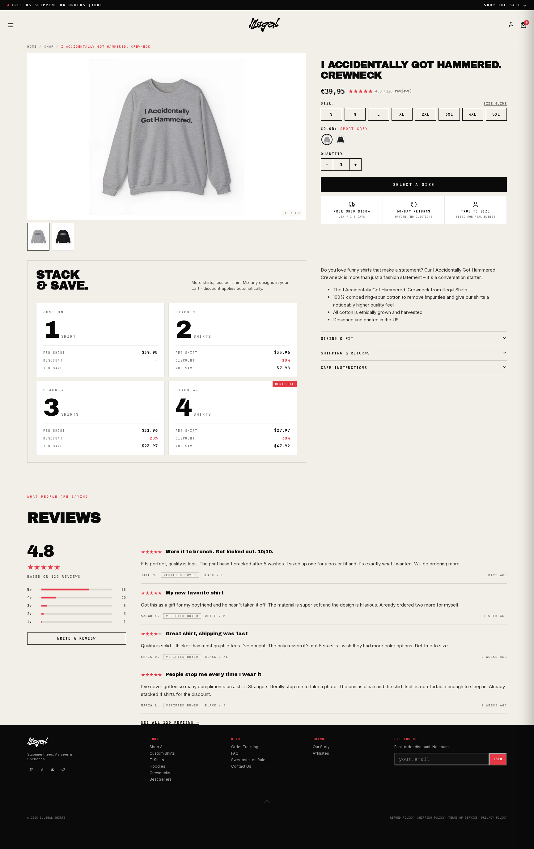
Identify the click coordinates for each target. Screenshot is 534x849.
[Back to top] (267, 802)
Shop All (157, 746)
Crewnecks (160, 772)
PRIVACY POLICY (494, 817)
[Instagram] (31, 769)
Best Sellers (161, 779)
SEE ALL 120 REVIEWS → (170, 723)
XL (402, 114)
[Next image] (296, 137)
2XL (426, 114)
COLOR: (344, 129)
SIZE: (328, 103)
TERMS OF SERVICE (462, 817)
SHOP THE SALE (502, 5)
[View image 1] (38, 237)
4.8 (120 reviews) (393, 91)
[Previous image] (37, 137)
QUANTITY (332, 154)
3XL (449, 114)
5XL (496, 114)
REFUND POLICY (402, 817)
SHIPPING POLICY (431, 817)
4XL (473, 114)
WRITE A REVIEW (76, 639)
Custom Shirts (162, 753)
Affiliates (321, 753)
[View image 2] (63, 237)
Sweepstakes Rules (249, 759)
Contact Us (241, 766)
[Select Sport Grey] (327, 139)
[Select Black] (340, 139)
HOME (32, 46)
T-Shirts (157, 759)
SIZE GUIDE (495, 103)
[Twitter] (63, 769)
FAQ (235, 753)
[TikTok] (42, 769)
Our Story (321, 746)
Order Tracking (244, 746)
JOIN (498, 759)
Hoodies (157, 766)
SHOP (49, 46)
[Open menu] (11, 25)
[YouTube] (52, 769)
